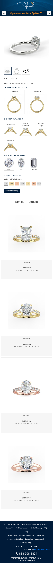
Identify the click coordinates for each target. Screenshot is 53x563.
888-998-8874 (28, 553)
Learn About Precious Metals (34, 539)
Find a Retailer (26, 524)
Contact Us (9, 528)
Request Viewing (11, 191)
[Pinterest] (31, 546)
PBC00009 (26, 492)
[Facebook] (16, 546)
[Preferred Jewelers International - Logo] (26, 5)
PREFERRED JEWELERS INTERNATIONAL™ (26, 558)
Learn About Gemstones (35, 535)
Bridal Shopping (36, 528)
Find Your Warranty (22, 528)
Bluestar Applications (42, 549)
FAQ (45, 528)
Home (8, 524)
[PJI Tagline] (26, 13)
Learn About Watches (16, 539)
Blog (26, 532)
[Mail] (36, 546)
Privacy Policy (26, 543)
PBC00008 (26, 339)
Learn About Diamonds (17, 535)
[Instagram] (26, 546)
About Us (16, 524)
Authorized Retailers (40, 524)
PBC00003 (26, 262)
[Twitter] (21, 546)
